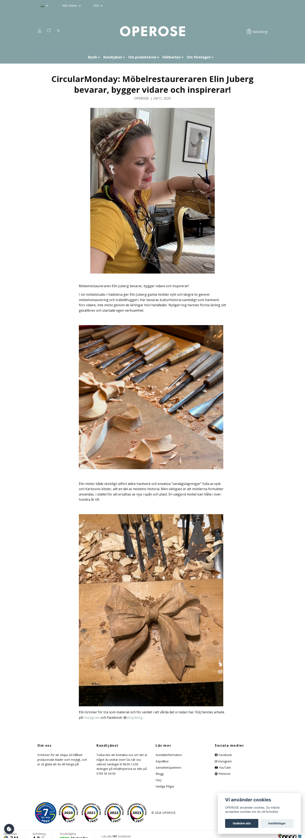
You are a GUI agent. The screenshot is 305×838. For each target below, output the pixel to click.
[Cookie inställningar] (9, 829)
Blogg (159, 774)
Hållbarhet (171, 57)
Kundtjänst (112, 57)
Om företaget (199, 57)
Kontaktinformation (169, 755)
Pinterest (224, 774)
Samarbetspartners (168, 767)
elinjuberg (134, 717)
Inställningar (277, 823)
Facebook (225, 755)
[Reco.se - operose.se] (45, 813)
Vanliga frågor (165, 786)
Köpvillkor (162, 761)
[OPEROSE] (152, 31)
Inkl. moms (70, 5)
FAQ (158, 780)
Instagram (224, 761)
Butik (92, 57)
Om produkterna (142, 57)
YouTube (224, 767)
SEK (97, 5)
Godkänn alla (242, 823)
